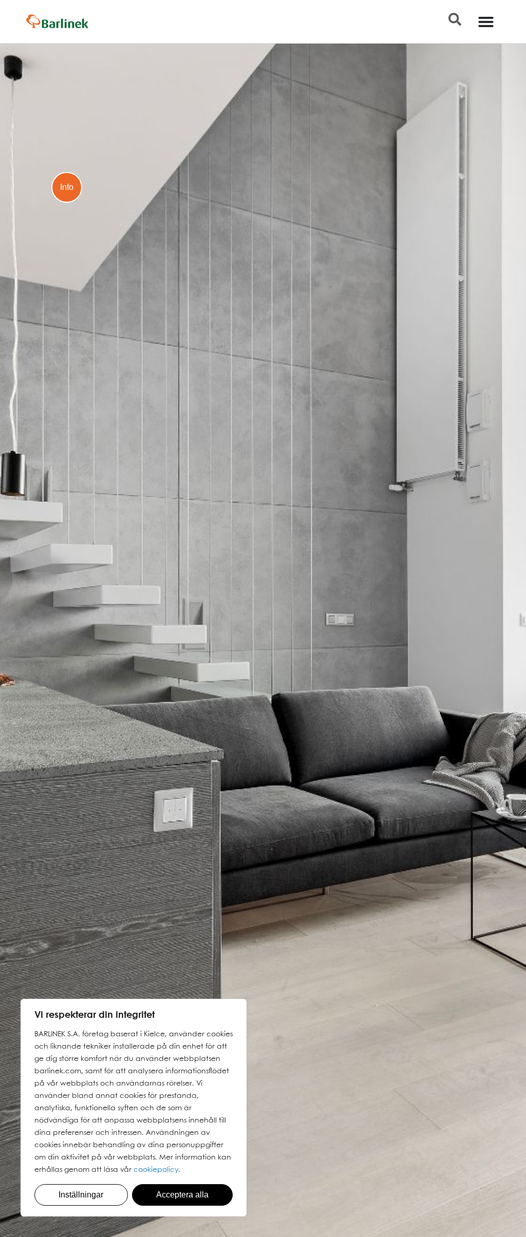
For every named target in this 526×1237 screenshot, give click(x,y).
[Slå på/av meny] (486, 21)
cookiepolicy (156, 1169)
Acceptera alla (182, 1194)
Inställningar (81, 1194)
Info (66, 187)
